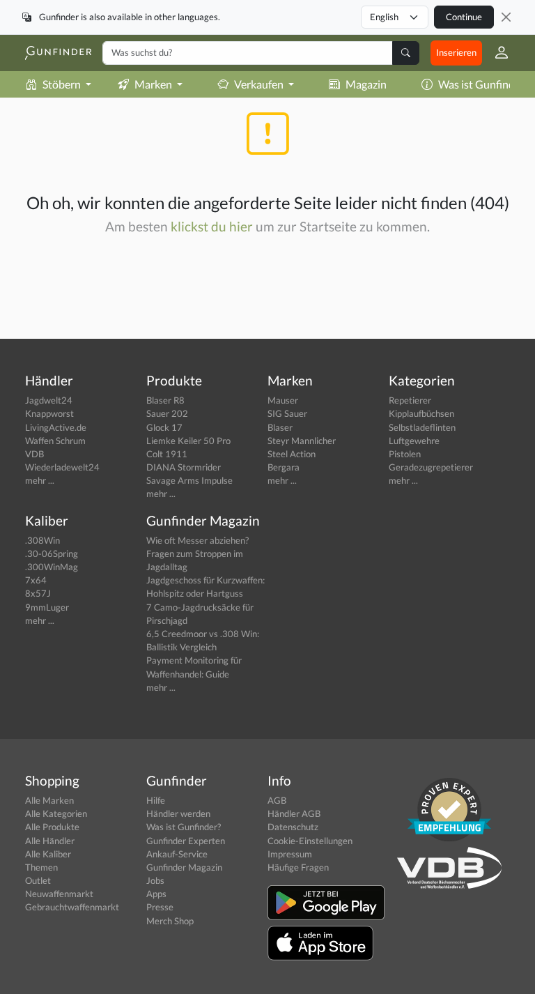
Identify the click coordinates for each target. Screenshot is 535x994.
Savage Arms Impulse (189, 480)
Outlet (38, 880)
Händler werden (178, 813)
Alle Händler (50, 840)
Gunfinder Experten (185, 840)
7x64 (36, 580)
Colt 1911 (166, 453)
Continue (464, 16)
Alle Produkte (52, 826)
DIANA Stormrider (183, 467)
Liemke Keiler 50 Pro (188, 440)
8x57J (38, 593)
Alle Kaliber (48, 853)
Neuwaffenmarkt (59, 893)
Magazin (366, 84)
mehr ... (39, 480)
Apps (156, 893)
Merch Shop (170, 920)
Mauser (283, 400)
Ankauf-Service (177, 853)
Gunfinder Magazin (184, 867)
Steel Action (292, 453)
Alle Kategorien (56, 813)
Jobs (155, 880)
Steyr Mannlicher (302, 440)
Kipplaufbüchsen (421, 413)
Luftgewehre (414, 440)
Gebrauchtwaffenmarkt (72, 906)
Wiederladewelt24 (62, 467)
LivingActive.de (55, 427)
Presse (159, 906)
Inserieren (456, 52)
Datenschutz (293, 826)
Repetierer (410, 400)
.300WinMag (51, 566)
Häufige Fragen (298, 867)
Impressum (290, 853)
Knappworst (49, 413)
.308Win (42, 540)
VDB (34, 453)
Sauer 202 (167, 413)
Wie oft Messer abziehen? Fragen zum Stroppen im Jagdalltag (197, 553)
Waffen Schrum (55, 440)
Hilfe (155, 800)
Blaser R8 (165, 400)
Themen (41, 867)
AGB (277, 800)
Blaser (280, 427)
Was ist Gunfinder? (183, 826)
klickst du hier (212, 226)
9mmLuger (47, 607)
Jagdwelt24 (48, 400)
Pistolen (405, 453)
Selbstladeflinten (422, 427)
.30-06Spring (51, 553)
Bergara (284, 467)
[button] (496, 53)
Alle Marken (49, 800)
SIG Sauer (287, 413)
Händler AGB (294, 813)
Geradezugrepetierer (431, 467)
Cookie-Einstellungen (310, 840)
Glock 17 (164, 427)
